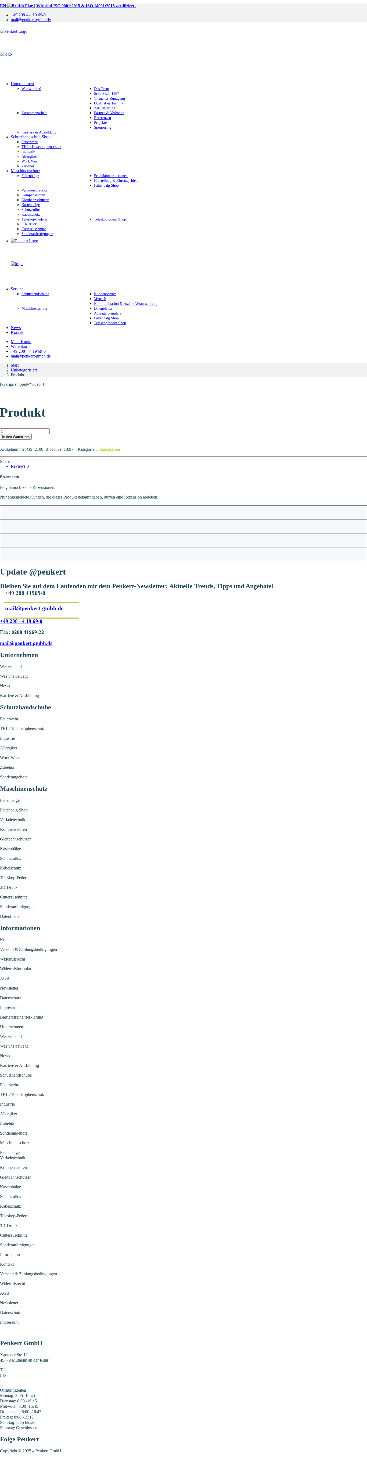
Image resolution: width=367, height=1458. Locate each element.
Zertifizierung (104, 108)
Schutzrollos (30, 210)
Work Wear (30, 161)
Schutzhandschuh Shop (31, 137)
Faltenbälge (30, 176)
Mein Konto (21, 341)
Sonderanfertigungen (37, 234)
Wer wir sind (31, 89)
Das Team (101, 89)
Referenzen (102, 118)
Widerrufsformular (15, 968)
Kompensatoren (33, 195)
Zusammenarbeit (34, 113)
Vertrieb (100, 299)
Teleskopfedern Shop (110, 219)
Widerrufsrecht (12, 959)
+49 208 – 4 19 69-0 (28, 15)
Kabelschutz (30, 214)
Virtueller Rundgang (109, 98)
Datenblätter (103, 308)
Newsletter (9, 988)
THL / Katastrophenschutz (41, 147)
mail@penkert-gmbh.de (31, 19)
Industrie (28, 152)
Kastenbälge (30, 205)
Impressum (9, 1007)
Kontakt (17, 332)
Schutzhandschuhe (35, 294)
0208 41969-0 (21, 1369)
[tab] (20, 466)
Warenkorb (20, 346)
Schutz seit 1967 (106, 94)
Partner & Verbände (109, 113)
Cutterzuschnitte (33, 229)
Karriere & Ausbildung (38, 132)
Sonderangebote (13, 777)
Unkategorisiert (24, 370)
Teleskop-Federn (34, 219)
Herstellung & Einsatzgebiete (116, 181)
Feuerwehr (29, 142)
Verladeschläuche (34, 190)
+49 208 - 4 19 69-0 (21, 621)
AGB (4, 978)
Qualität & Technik (108, 103)
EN (3, 5)
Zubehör (27, 166)
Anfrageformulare (107, 313)
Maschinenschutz (25, 170)
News (16, 327)
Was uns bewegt (14, 676)
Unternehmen (22, 83)
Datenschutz (10, 997)
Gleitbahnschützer (35, 200)
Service (17, 289)
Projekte (100, 123)
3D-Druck (29, 224)
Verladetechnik (12, 819)
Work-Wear (10, 757)
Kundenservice (105, 294)
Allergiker (29, 156)
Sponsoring (102, 127)
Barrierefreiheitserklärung (21, 1017)
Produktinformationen (111, 176)
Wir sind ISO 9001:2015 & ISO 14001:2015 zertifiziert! (86, 5)
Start (15, 365)
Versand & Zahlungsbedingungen (28, 949)
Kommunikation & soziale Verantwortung (125, 304)
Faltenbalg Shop (106, 185)
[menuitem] (189, 15)
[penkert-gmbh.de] (183, 52)
